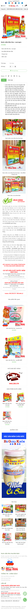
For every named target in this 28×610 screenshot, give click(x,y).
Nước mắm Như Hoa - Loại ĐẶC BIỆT (14, 360)
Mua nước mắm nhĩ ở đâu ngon (7, 515)
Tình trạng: (3, 63)
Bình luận (10, 80)
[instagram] (15, 2)
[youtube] (12, 2)
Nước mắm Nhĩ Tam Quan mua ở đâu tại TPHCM (20, 529)
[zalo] (22, 2)
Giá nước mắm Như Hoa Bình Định (7, 543)
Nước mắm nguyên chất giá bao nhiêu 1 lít (20, 515)
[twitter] (9, 2)
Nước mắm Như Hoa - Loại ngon (7, 404)
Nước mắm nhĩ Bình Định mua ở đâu (7, 529)
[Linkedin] (11, 76)
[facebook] (6, 2)
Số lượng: (3, 66)
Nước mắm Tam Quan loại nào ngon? (20, 543)
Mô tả (3, 80)
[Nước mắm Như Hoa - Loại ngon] (14, 6)
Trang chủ (3, 9)
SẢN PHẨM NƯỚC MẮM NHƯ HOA (14, 9)
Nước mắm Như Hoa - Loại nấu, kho (14, 328)
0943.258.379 (16, 1)
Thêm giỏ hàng (14, 70)
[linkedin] (19, 2)
